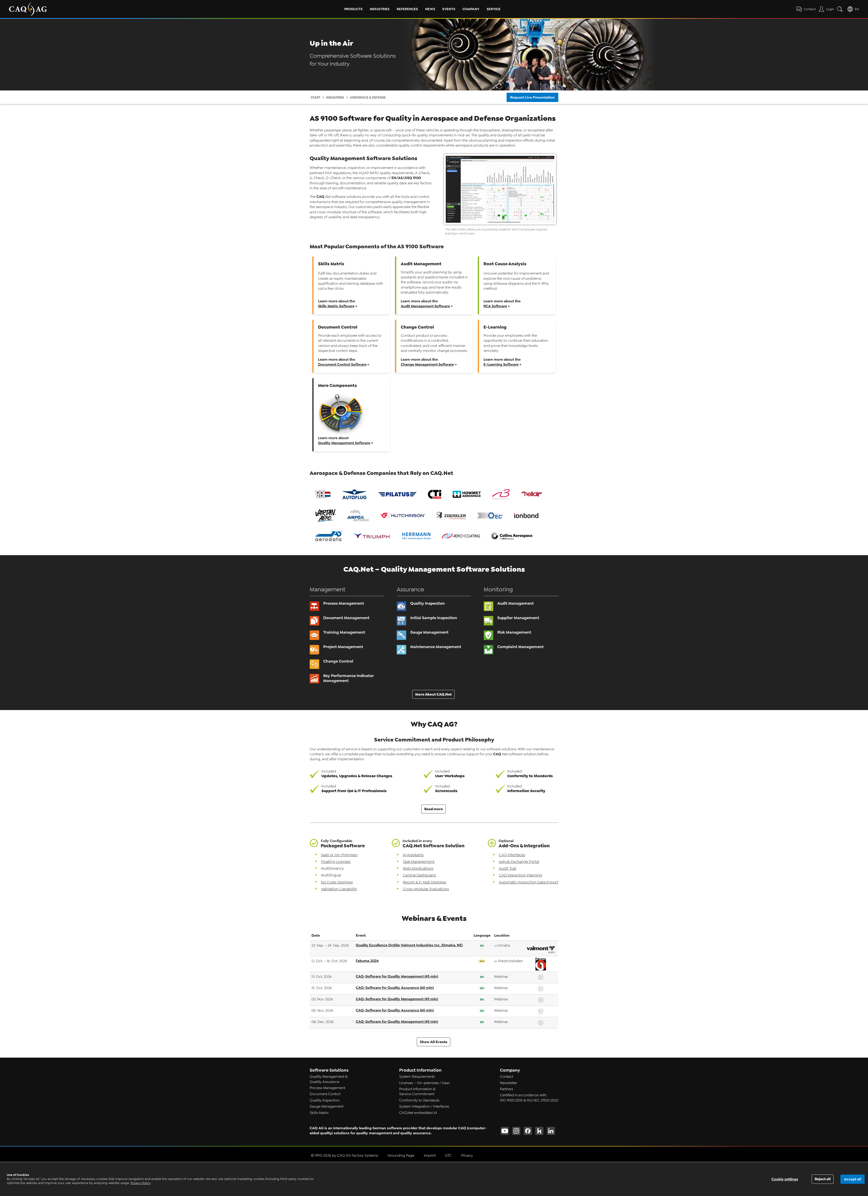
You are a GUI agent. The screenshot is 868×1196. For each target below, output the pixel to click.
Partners (506, 1089)
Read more (433, 809)
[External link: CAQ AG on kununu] (539, 1131)
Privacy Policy (141, 1183)
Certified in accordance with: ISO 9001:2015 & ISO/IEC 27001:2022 (529, 1097)
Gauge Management (326, 1106)
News (430, 9)
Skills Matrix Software (336, 306)
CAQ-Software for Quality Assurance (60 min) (395, 987)
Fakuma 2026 (367, 961)
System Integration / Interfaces (424, 1106)
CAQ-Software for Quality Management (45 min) (397, 976)
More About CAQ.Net (433, 694)
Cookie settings (784, 1179)
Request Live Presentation (532, 97)
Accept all (852, 1179)
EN (857, 9)
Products (353, 9)
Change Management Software (427, 364)
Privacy (467, 1155)
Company (470, 9)
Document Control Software (342, 364)
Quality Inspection (325, 1100)
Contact (506, 1077)
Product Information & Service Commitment (417, 1091)
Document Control (325, 1094)
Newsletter (508, 1083)
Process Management (327, 1088)
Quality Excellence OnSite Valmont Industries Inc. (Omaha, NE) (409, 945)
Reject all (823, 1179)
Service (493, 9)
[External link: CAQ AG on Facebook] (528, 1131)
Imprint (430, 1155)
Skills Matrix (319, 1113)
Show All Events (433, 1042)
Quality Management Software (344, 443)
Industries (379, 9)
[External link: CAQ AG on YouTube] (505, 1131)
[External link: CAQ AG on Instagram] (516, 1131)
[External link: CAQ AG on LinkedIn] (551, 1131)
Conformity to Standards (419, 1100)
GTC (448, 1155)
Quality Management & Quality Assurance (328, 1079)
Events (448, 9)
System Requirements (417, 1077)
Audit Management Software (425, 306)
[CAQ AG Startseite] (28, 9)
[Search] (840, 9)
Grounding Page (401, 1155)
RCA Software (495, 306)
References (407, 9)
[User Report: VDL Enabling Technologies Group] (323, 494)
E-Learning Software (501, 364)
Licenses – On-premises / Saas (424, 1083)
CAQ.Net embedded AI (418, 1113)
